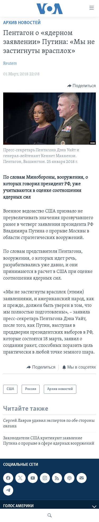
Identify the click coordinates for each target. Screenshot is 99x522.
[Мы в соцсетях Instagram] (45, 478)
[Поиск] (50, 515)
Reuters (10, 63)
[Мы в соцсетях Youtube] (33, 478)
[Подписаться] (82, 478)
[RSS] (57, 478)
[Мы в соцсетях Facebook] (8, 478)
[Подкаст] (69, 478)
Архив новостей (22, 23)
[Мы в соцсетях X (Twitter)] (20, 478)
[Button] (81, 85)
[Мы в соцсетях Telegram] (8, 490)
